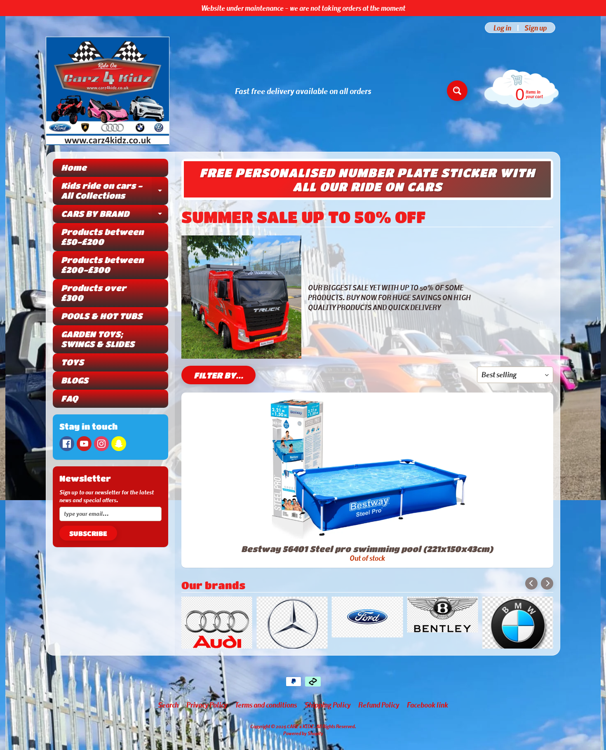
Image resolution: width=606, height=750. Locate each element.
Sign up (535, 27)
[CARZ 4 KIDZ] (107, 91)
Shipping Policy (327, 717)
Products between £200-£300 (102, 265)
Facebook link (427, 717)
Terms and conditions (266, 717)
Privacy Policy (206, 717)
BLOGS (74, 380)
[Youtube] (84, 443)
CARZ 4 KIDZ (300, 738)
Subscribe (88, 533)
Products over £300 (93, 293)
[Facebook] (66, 443)
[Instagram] (101, 443)
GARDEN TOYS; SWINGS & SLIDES (97, 339)
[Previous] (531, 583)
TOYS (72, 362)
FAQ (69, 398)
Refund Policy (378, 717)
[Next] (547, 583)
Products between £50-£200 (102, 237)
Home (74, 167)
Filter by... (218, 375)
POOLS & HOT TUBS (101, 316)
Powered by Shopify (303, 745)
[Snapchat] (118, 443)
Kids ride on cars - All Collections (114, 191)
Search (168, 717)
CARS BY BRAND (114, 216)
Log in (502, 27)
